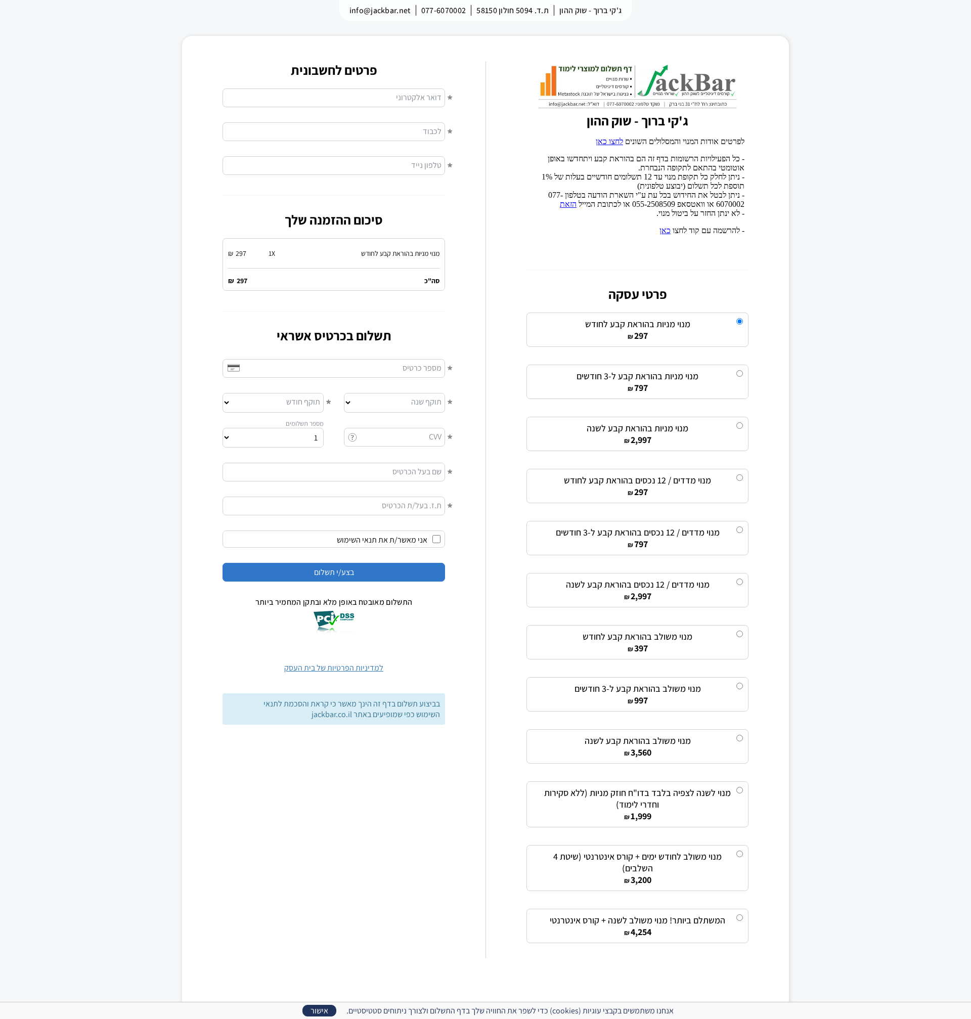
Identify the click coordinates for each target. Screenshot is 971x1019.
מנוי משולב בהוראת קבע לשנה (638, 740)
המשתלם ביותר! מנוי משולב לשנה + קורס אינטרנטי (637, 920)
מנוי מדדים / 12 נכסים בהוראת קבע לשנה (638, 584)
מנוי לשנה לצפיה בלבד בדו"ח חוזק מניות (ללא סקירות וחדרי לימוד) (637, 798)
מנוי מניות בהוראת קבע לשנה (637, 428)
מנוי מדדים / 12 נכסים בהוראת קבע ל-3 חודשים (638, 532)
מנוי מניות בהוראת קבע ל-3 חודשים (637, 376)
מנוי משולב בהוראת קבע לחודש (637, 636)
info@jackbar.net (380, 10)
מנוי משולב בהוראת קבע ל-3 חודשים (638, 688)
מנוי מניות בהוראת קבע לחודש (637, 324)
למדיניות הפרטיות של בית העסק (333, 667)
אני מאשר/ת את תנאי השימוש (382, 540)
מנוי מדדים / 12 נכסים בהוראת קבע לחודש (637, 480)
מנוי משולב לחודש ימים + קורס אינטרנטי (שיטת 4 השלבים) (637, 862)
